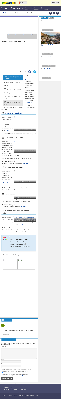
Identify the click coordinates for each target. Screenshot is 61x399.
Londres (3, 185)
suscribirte (22, 376)
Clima (12, 86)
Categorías (18, 255)
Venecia (7, 131)
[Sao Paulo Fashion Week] (27, 36)
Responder (6, 334)
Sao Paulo (16, 8)
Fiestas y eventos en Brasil (17, 237)
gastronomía (28, 102)
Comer (45, 8)
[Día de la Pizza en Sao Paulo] (34, 36)
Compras (13, 93)
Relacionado (44, 17)
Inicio (5, 13)
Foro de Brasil (55, 2)
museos (3, 232)
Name (3, 359)
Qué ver (27, 8)
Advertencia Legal (13, 395)
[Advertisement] (19, 55)
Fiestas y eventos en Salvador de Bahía (20, 246)
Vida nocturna (14, 89)
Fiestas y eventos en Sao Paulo (18, 242)
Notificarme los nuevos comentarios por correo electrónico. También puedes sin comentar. (17, 375)
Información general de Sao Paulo (13, 78)
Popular (51, 17)
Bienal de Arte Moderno (13, 113)
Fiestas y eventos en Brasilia (17, 244)
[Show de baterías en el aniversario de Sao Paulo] (19, 36)
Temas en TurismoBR (29, 395)
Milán (8, 183)
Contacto (21, 395)
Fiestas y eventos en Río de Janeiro (19, 239)
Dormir (36, 8)
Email (2, 364)
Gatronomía (13, 82)
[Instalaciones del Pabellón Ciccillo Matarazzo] (11, 36)
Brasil (5, 8)
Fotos (7, 255)
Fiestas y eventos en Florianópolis (18, 249)
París (4, 183)
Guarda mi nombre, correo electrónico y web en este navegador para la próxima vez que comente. (16, 370)
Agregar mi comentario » (20, 320)
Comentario (4, 346)
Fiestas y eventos (12, 103)
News (37, 395)
